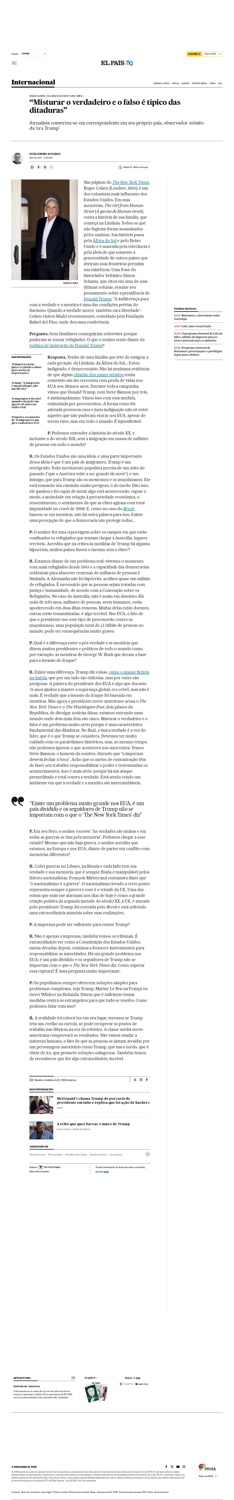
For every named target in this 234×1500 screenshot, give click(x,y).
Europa (185, 83)
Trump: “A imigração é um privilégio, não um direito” (26, 386)
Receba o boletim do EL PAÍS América (55, 1080)
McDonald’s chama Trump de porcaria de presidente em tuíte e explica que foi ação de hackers (103, 1100)
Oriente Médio (199, 83)
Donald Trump (98, 298)
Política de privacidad (79, 1492)
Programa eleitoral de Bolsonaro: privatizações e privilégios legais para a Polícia (198, 351)
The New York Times (76, 1154)
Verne (60, 1108)
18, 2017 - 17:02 (40, 158)
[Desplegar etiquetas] (147, 1154)
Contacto (16, 1492)
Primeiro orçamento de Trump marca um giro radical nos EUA (26, 420)
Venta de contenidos (30, 1492)
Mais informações (39, 1171)
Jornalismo (116, 1154)
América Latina (161, 83)
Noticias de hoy (161, 1492)
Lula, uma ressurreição (196, 326)
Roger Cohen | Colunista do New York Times (55, 96)
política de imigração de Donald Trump (65, 345)
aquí (106, 1171)
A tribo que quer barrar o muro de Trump (93, 1124)
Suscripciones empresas (130, 1492)
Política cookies (60, 1492)
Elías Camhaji (64, 1129)
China (213, 83)
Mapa (93, 1492)
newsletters (22, 1378)
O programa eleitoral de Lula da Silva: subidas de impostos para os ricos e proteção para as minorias (198, 337)
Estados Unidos (98, 1154)
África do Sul (105, 240)
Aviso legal (46, 1492)
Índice (150, 1492)
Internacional (33, 82)
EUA (220, 83)
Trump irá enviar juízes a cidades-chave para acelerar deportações (26, 368)
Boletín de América (27, 1386)
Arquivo (89, 1378)
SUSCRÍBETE (194, 54)
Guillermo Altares (45, 154)
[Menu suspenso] (14, 63)
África (175, 83)
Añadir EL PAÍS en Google (135, 167)
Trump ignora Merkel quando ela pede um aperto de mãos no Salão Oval (26, 403)
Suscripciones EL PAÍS (107, 1492)
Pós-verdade (55, 1154)
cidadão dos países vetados (99, 374)
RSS (144, 1492)
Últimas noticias (185, 308)
